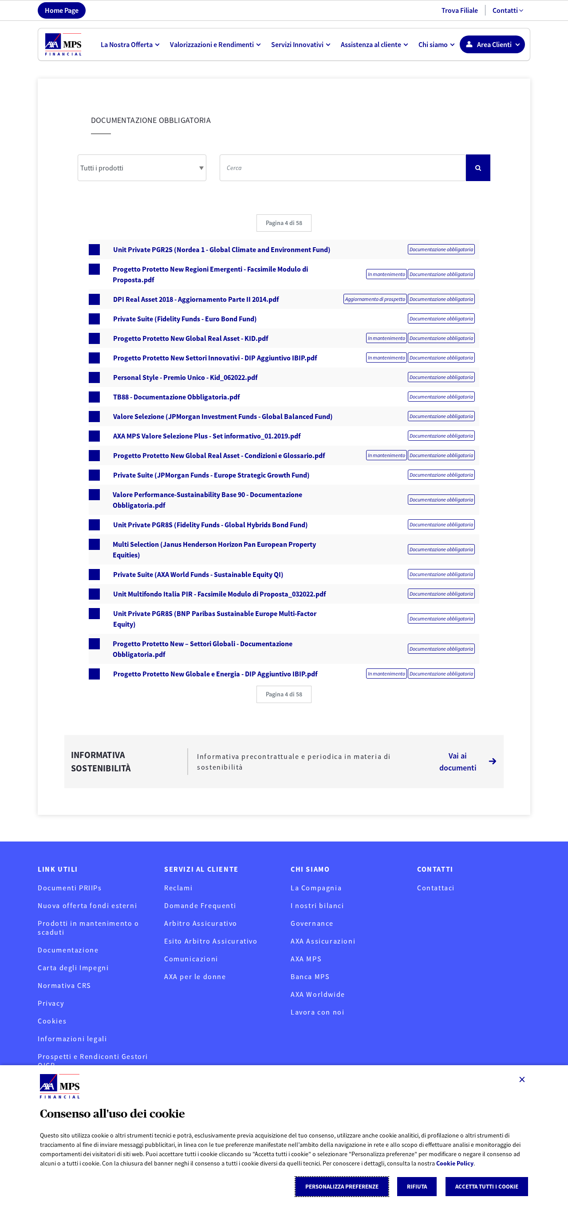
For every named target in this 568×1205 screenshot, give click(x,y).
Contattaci (436, 887)
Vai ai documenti (458, 762)
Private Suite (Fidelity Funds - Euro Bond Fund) (185, 318)
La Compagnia (316, 887)
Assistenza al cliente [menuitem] (371, 44)
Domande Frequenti (200, 905)
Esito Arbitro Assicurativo (211, 940)
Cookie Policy (454, 1163)
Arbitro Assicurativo (200, 923)
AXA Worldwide (318, 994)
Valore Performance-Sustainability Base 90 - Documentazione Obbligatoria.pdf (207, 500)
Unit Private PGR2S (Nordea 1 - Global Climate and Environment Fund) (222, 249)
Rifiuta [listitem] (417, 1186)
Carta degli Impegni (73, 967)
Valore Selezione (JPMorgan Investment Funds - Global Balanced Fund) (223, 416)
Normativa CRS (64, 985)
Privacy (51, 1003)
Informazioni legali (72, 1038)
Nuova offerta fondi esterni (87, 905)
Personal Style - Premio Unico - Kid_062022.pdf (185, 377)
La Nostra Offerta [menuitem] (127, 44)
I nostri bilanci (317, 905)
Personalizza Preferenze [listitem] (342, 1186)
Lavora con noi (317, 1011)
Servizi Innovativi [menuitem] (297, 44)
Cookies (52, 1020)
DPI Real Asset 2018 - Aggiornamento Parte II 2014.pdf (196, 299)
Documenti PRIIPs (70, 887)
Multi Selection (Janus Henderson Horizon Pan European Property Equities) (214, 549)
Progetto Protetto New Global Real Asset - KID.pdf (190, 338)
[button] (284, 223)
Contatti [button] (505, 10)
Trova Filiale (460, 10)
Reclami (178, 887)
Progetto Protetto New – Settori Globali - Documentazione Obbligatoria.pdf (202, 649)
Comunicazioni (191, 958)
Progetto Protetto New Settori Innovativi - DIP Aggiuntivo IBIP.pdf (215, 357)
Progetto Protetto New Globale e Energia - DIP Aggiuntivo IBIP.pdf (215, 673)
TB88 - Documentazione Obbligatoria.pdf (176, 396)
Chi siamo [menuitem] (433, 44)
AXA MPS (306, 958)
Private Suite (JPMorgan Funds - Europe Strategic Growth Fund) (211, 474)
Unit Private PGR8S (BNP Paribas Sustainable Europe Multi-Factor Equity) (214, 618)
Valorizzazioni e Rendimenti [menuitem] (212, 44)
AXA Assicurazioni (323, 940)
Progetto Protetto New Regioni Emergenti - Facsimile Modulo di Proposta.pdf (210, 274)
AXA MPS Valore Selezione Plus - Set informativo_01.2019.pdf (206, 435)
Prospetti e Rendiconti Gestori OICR (93, 1061)
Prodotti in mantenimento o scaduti (88, 927)
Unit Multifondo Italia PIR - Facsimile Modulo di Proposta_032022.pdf (219, 593)
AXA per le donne (195, 976)
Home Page (62, 10)
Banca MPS (310, 976)
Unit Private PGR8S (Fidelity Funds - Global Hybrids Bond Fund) (210, 524)
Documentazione (68, 949)
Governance (312, 923)
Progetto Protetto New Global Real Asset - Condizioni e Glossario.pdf (219, 455)
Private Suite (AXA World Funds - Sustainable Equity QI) (198, 574)
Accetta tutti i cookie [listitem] (486, 1186)
